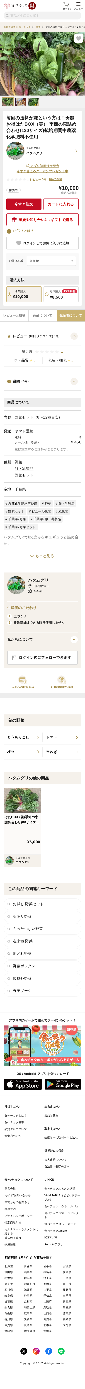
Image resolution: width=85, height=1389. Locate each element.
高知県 (48, 1319)
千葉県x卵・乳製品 (47, 519)
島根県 (67, 1307)
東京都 (9, 1284)
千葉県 (20, 489)
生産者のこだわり (21, 608)
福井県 (28, 1289)
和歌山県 (29, 1307)
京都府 (28, 1301)
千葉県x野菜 (17, 519)
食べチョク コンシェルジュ (61, 1206)
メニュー (78, 8)
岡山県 (9, 1313)
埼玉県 (48, 1278)
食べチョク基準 (14, 1122)
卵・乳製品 (24, 469)
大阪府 (48, 1301)
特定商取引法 (13, 1222)
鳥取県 (48, 1307)
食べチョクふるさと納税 (59, 1188)
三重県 (67, 1295)
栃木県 (9, 1278)
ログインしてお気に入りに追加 (46, 243)
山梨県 (48, 1289)
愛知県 (48, 1295)
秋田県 (9, 1272)
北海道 (9, 1266)
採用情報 (10, 1244)
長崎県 (28, 1325)
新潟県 (48, 1284)
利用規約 (10, 1209)
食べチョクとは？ (16, 1115)
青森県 (28, 1266)
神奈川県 (29, 1284)
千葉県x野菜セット (22, 527)
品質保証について (16, 1129)
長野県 (67, 1289)
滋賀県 (9, 1301)
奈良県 (9, 1307)
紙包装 (63, 511)
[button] (42, 349)
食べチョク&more (55, 1230)
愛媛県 (28, 1319)
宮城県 (67, 1266)
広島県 (28, 1313)
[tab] (14, 315)
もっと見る (44, 556)
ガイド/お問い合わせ (18, 1195)
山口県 (48, 1313)
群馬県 (28, 1278)
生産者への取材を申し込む (61, 1137)
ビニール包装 (41, 511)
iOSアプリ (51, 1237)
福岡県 (67, 1319)
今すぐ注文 (24, 204)
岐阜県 (9, 1295)
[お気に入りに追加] (78, 38)
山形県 (28, 1272)
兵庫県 (67, 1301)
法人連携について (55, 1159)
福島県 (48, 1272)
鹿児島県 (29, 1331)
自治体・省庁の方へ (57, 1166)
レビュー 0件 (38, 179)
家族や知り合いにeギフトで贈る (46, 220)
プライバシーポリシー (19, 1215)
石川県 (9, 1289)
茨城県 (67, 1272)
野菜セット (24, 475)
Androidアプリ (53, 1244)
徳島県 (67, 1313)
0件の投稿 (55, 179)
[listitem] (23, 737)
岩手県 (48, 1266)
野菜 (18, 462)
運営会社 (10, 1188)
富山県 (67, 1284)
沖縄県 (48, 1331)
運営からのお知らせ (17, 1202)
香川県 (9, 1319)
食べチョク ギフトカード (60, 1224)
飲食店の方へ (13, 1136)
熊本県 (48, 1325)
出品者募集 (51, 1115)
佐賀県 (9, 1325)
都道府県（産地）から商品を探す (29, 1257)
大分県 (67, 1325)
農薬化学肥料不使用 (22, 503)
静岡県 (28, 1295)
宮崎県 (9, 1331)
